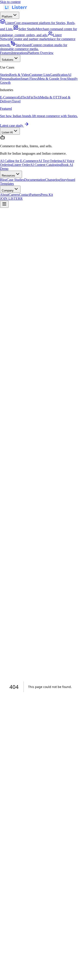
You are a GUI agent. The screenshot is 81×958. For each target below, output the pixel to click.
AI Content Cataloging (45, 165)
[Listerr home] (15, 9)
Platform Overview (40, 53)
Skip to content (10, 2)
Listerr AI (7, 132)
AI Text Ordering (50, 161)
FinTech (34, 97)
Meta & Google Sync (52, 78)
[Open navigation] (4, 204)
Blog (3, 180)
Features (5, 53)
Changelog (52, 180)
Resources (8, 175)
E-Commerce (9, 97)
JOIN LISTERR (11, 198)
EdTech (23, 97)
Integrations (19, 53)
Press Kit (47, 195)
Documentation (34, 180)
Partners (35, 195)
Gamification (59, 75)
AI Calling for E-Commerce (19, 161)
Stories (4, 75)
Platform (7, 16)
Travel (16, 101)
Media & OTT (50, 97)
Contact (24, 195)
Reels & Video (19, 75)
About (4, 195)
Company (8, 190)
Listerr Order (21, 165)
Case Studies (15, 180)
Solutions (7, 59)
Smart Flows (29, 78)
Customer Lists (39, 75)
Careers (14, 195)
